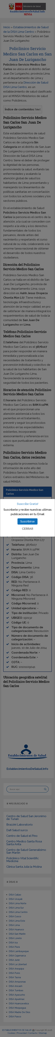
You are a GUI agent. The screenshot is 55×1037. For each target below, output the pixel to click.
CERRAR (27, 528)
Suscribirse (27, 521)
